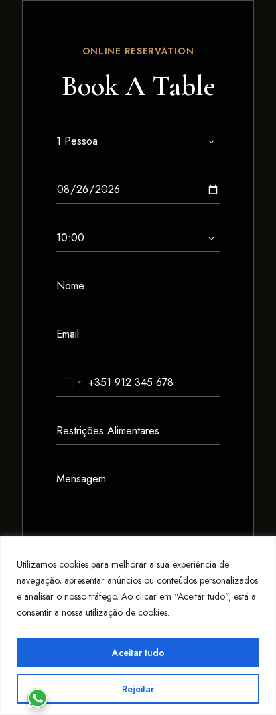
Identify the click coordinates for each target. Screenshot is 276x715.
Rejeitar (138, 689)
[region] (138, 625)
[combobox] (71, 382)
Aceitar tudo (138, 652)
